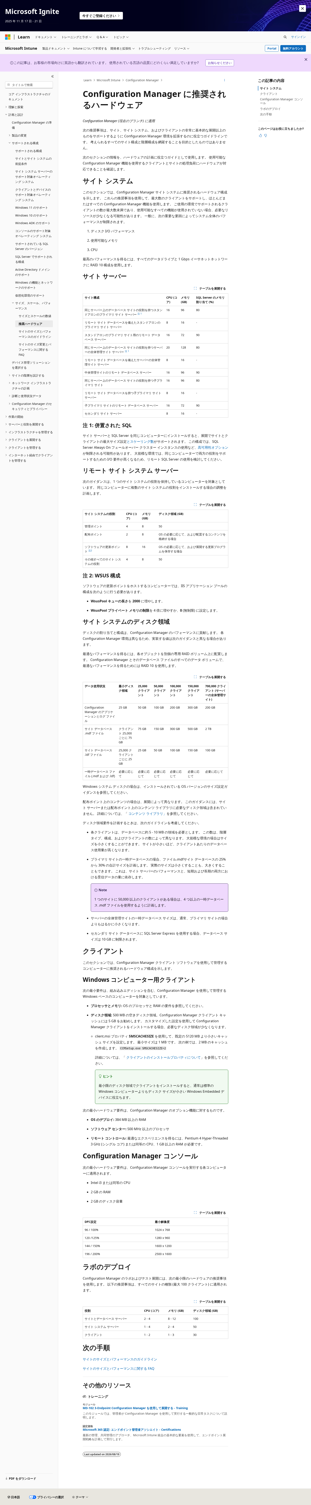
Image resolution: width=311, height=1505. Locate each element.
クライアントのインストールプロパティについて (163, 1057)
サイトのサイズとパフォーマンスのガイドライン (120, 1359)
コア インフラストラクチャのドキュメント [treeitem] (29, 96)
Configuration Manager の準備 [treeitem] (32, 125)
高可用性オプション (213, 447)
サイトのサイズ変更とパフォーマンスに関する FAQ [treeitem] (35, 349)
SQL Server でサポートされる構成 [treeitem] (33, 259)
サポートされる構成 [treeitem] (28, 151)
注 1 (140, 313)
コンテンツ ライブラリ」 (147, 813)
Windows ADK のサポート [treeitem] (33, 223)
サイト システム (271, 88)
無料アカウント (293, 48)
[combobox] (29, 84)
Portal (271, 48)
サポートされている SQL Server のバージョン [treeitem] (31, 246)
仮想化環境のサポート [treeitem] (30, 295)
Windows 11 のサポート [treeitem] (31, 208)
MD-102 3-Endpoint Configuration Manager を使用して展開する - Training (135, 1408)
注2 (90, 550)
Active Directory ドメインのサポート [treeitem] (32, 272)
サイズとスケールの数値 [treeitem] (35, 316)
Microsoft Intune (108, 80)
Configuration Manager (142, 80)
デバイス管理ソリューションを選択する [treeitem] (31, 365)
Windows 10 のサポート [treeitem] (31, 215)
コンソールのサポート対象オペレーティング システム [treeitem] (33, 233)
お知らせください (220, 63)
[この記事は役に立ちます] (260, 135)
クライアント (269, 94)
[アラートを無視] (302, 8)
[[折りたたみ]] (52, 76)
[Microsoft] (8, 37)
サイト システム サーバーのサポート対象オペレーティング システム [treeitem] (33, 176)
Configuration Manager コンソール (281, 101)
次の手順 (266, 114)
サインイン (298, 37)
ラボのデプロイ (270, 109)
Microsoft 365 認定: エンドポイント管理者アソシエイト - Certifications (132, 1430)
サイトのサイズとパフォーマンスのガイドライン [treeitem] (35, 334)
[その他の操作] (224, 80)
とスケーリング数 (140, 441)
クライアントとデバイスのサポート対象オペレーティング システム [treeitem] (33, 195)
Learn (88, 80)
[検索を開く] (285, 37)
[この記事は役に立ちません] (265, 135)
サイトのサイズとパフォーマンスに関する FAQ (118, 1368)
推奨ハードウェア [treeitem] (30, 324)
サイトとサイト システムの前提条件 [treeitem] (33, 161)
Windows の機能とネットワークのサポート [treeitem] (34, 285)
